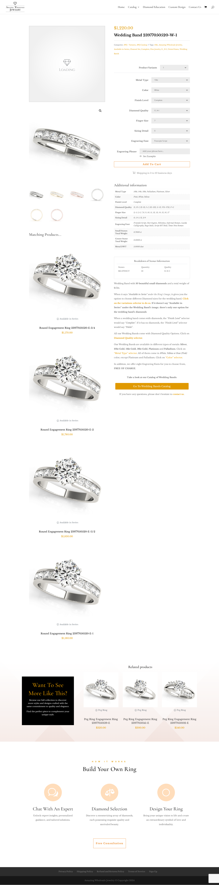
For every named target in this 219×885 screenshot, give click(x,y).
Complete (145, 49)
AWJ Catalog (142, 45)
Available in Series (121, 49)
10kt (156, 45)
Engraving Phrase (127, 152)
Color (145, 90)
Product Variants (148, 68)
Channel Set (135, 49)
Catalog (132, 7)
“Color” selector (174, 357)
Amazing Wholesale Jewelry (170, 45)
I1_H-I (164, 49)
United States (173, 49)
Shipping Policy (85, 871)
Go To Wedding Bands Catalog (152, 386)
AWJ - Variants (130, 45)
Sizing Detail (141, 131)
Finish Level (141, 100)
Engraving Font (139, 141)
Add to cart (152, 164)
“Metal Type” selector (125, 353)
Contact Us (195, 7)
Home (121, 7)
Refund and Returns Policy (110, 871)
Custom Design (176, 7)
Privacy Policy (66, 871)
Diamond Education (154, 7)
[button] (100, 110)
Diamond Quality (138, 111)
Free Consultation (109, 843)
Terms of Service (136, 871)
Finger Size (142, 121)
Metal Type (142, 80)
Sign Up (153, 871)
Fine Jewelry (155, 49)
